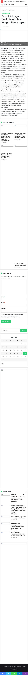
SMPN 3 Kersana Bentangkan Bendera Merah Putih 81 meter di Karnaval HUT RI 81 (17, 526)
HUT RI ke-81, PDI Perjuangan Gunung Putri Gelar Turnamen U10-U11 (18, 534)
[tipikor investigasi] (9, 4)
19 (10, 353)
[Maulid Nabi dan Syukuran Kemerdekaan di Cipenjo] (5, 518)
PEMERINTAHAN (11, 10)
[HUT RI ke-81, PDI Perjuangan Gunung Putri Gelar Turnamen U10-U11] (5, 535)
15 (21, 350)
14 (17, 350)
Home (4, 10)
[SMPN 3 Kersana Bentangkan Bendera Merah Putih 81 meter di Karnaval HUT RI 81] (5, 525)
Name (3, 297)
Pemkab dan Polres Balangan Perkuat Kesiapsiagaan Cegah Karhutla (6, 156)
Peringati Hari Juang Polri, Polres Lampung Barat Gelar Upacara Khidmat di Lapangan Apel (7, 136)
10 (3, 350)
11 (6, 350)
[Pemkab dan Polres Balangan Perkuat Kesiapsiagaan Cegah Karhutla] (7, 148)
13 (14, 350)
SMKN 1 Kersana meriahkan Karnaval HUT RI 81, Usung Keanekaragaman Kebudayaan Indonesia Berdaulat (18, 498)
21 (17, 353)
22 (21, 353)
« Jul (2, 363)
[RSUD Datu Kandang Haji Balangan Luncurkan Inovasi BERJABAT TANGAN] (21, 128)
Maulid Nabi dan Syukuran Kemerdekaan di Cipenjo (18, 517)
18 (6, 353)
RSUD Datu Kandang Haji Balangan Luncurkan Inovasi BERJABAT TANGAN (20, 135)
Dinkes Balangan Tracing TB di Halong (20, 264)
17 (3, 353)
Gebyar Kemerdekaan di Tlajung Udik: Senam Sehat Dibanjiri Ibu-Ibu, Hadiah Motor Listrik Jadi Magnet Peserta (18, 509)
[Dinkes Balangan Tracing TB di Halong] (21, 203)
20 (14, 353)
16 (25, 350)
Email (3, 302)
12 (10, 350)
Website (3, 308)
